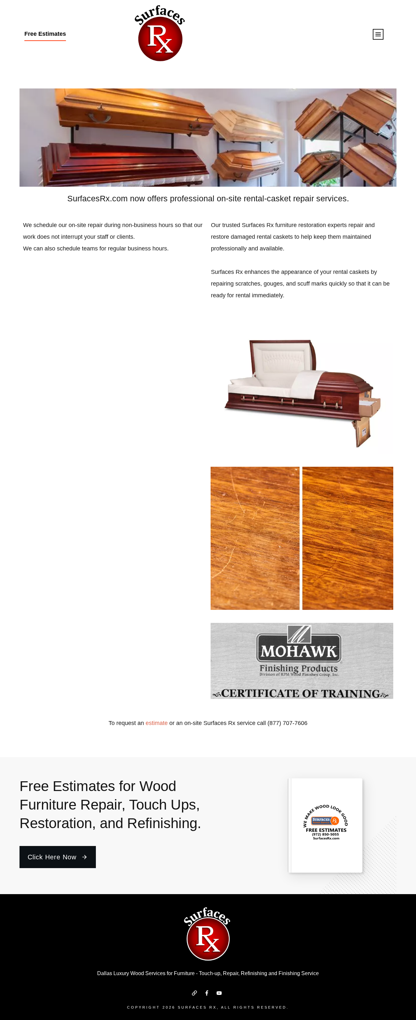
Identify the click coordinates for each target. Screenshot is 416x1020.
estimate (157, 723)
